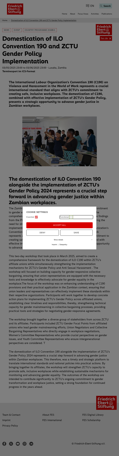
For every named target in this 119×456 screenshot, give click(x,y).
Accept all (59, 225)
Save (76, 233)
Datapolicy (63, 244)
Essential (30, 217)
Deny (42, 233)
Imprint (54, 244)
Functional (64, 217)
